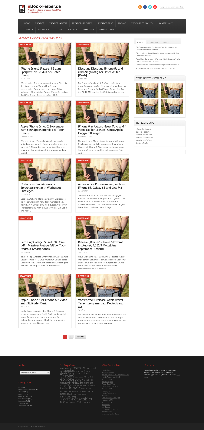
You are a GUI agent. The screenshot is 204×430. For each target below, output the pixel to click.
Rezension (82, 394)
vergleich (73, 402)
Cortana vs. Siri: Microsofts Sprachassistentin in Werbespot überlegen (41, 188)
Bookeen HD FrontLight (111, 398)
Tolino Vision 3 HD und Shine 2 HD (115, 375)
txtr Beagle (106, 407)
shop (74, 397)
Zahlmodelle (45, 29)
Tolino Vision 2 (108, 379)
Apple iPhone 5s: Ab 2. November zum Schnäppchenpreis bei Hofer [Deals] (42, 130)
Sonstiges (22, 401)
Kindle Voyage (107, 382)
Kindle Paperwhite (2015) (111, 377)
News (27, 23)
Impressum (88, 29)
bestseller (78, 371)
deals (63, 373)
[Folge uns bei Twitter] (150, 7)
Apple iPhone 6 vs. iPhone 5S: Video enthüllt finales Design (44, 301)
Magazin (72, 29)
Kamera (93, 386)
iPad (70, 385)
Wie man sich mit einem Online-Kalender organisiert (156, 68)
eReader (39, 23)
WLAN (87, 402)
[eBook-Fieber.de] (40, 14)
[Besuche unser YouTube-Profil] (155, 7)
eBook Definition (143, 129)
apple (68, 371)
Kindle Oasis (106, 370)
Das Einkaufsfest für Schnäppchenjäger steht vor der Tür (157, 65)
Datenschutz (106, 29)
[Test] (147, 98)
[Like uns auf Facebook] (145, 7)
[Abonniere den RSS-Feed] (140, 7)
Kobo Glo (105, 396)
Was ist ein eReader (145, 137)
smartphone (70, 399)
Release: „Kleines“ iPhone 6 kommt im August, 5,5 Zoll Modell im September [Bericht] (100, 246)
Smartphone (166, 23)
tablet (86, 399)
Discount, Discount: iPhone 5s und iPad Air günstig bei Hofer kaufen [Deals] (100, 72)
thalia (67, 402)
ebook (66, 379)
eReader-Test (105, 23)
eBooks (122, 23)
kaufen (64, 388)
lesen (84, 391)
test (62, 402)
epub (64, 383)
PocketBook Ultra (108, 384)
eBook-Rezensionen (142, 23)
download (79, 377)
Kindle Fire (86, 389)
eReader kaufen (58, 23)
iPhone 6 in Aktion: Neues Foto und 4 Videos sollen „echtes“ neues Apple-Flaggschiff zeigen (102, 130)
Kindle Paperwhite (68, 391)
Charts (86, 371)
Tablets (28, 29)
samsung (65, 396)
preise (64, 394)
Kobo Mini (106, 405)
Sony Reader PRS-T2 (110, 409)
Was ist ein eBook (144, 135)
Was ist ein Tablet (144, 140)
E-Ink (90, 377)
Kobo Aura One (108, 373)
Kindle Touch (107, 412)
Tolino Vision (107, 389)
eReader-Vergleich (82, 23)
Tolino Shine (107, 402)
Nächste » (80, 337)
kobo (79, 391)
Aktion (67, 369)
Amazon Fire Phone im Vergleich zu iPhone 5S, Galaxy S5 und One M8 (101, 186)
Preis (90, 391)
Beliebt (166, 42)
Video (80, 402)
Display (67, 376)
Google (63, 386)
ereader (75, 382)
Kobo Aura (106, 391)
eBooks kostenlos (143, 132)
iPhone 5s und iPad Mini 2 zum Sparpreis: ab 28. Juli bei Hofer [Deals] (41, 72)
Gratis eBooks (142, 143)
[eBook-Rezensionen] (147, 114)
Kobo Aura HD (107, 400)
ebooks (78, 379)
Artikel (141, 42)
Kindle (75, 388)
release (72, 394)
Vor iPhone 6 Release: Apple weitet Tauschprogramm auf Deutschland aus (100, 303)
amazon (77, 368)
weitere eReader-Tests (110, 414)
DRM (60, 29)
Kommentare (154, 42)
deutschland (82, 373)
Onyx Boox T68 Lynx (110, 386)
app (62, 371)
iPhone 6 (85, 386)
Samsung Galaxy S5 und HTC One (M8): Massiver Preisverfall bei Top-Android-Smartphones (43, 246)
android (91, 368)
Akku (62, 368)
